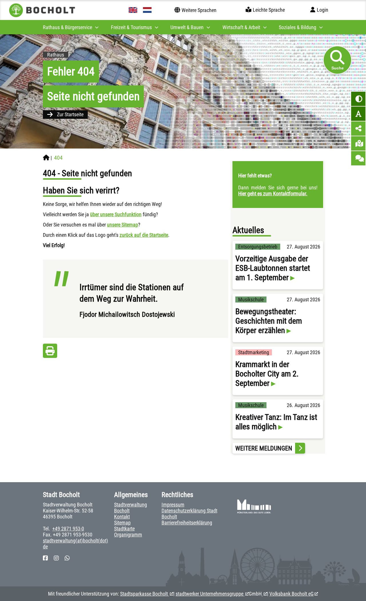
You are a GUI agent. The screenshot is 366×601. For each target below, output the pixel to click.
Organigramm (128, 535)
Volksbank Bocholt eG (291, 594)
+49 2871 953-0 (68, 529)
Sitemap (122, 523)
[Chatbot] (358, 158)
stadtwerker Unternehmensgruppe (210, 594)
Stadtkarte (124, 529)
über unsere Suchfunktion (116, 214)
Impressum (173, 505)
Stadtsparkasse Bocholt (144, 594)
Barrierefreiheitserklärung (187, 523)
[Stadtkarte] (358, 143)
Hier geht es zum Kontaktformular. (272, 194)
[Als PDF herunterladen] (50, 352)
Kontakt (122, 517)
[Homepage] (46, 157)
